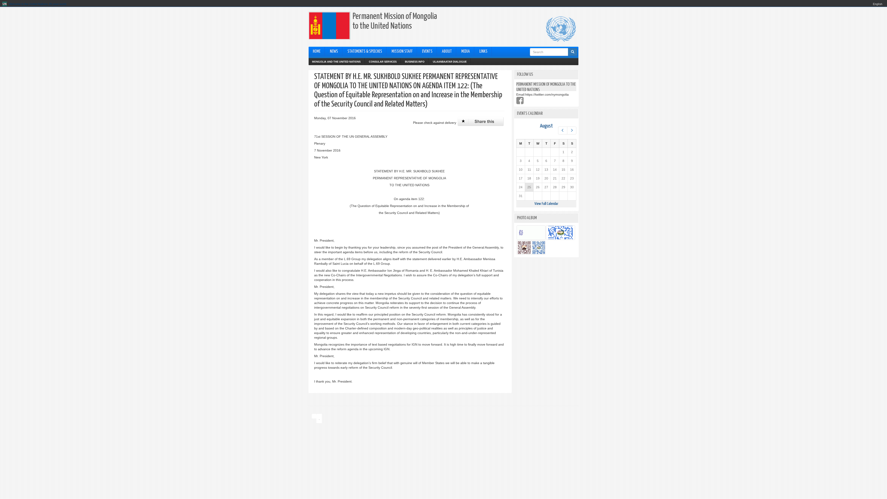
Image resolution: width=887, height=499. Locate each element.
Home (316, 51)
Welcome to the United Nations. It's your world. (38, 4)
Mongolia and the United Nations (336, 61)
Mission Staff (402, 51)
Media (465, 51)
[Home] (5, 4)
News (334, 51)
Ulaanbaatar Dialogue (450, 61)
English (877, 4)
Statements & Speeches (364, 51)
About (447, 51)
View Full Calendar (546, 204)
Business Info (415, 61)
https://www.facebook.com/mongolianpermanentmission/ (520, 100)
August (546, 126)
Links (483, 51)
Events (427, 51)
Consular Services (383, 61)
